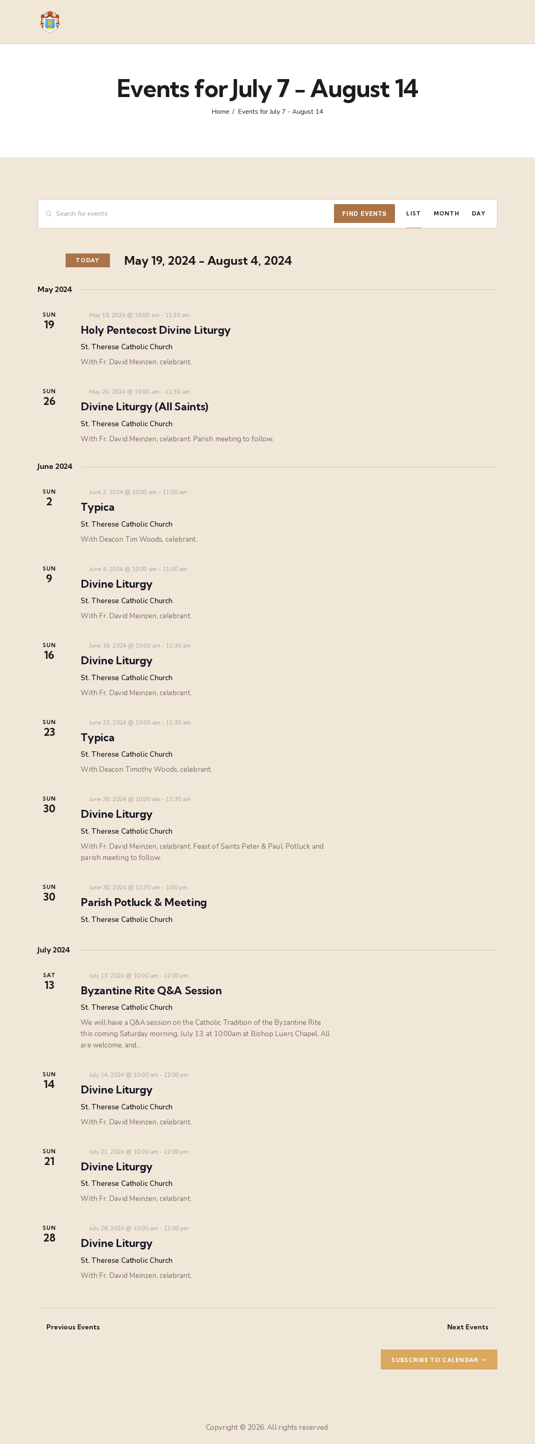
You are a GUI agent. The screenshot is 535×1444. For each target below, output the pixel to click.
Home (220, 112)
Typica (97, 507)
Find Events (364, 213)
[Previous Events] (40, 260)
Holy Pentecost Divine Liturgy (155, 330)
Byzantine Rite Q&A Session (151, 990)
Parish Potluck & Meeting (144, 902)
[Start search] (492, 23)
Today (88, 260)
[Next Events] (52, 260)
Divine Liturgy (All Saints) (144, 406)
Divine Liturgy (116, 584)
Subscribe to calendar (435, 1360)
